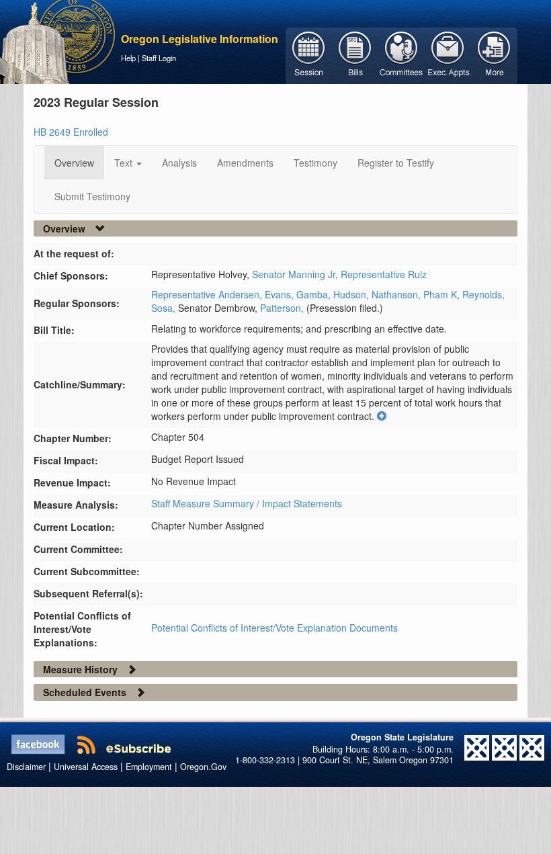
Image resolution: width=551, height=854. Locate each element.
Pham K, (442, 294)
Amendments (245, 162)
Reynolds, (483, 294)
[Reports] (494, 54)
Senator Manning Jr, (296, 274)
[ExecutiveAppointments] (448, 54)
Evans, (280, 294)
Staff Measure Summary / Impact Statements (246, 503)
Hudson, (352, 294)
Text (124, 162)
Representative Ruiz (384, 274)
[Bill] (355, 54)
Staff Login (159, 57)
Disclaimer (26, 767)
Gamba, (314, 294)
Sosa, (164, 307)
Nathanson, (397, 294)
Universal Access (86, 767)
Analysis (179, 162)
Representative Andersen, (208, 294)
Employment (149, 767)
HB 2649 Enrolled (71, 131)
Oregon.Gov (203, 767)
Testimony (315, 162)
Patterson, (283, 307)
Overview (74, 162)
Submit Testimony (92, 196)
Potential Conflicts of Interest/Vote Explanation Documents (274, 627)
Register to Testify (395, 162)
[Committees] (401, 54)
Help (128, 57)
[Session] (309, 54)
